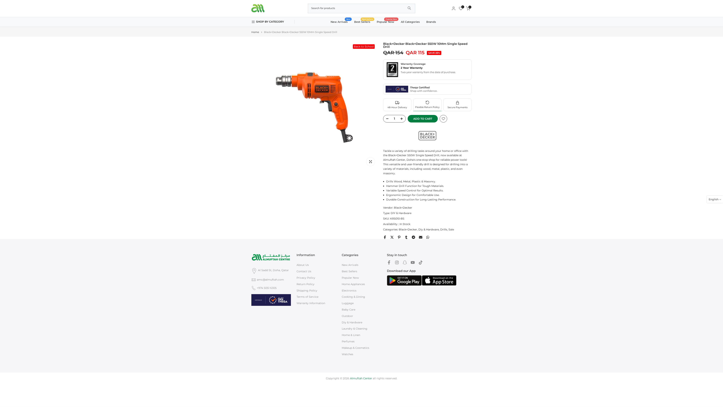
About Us (303, 265)
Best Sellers (363, 22)
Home (255, 32)
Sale (451, 229)
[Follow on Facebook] (389, 262)
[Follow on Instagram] (397, 262)
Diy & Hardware (428, 229)
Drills (443, 229)
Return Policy (305, 284)
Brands (431, 22)
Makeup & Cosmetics (355, 348)
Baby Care (348, 309)
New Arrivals (340, 22)
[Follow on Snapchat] (405, 262)
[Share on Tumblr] (406, 237)
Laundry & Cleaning (354, 328)
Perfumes (348, 341)
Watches (347, 354)
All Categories (410, 22)
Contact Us (304, 271)
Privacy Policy (306, 277)
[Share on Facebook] (385, 237)
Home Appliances (353, 284)
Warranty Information (311, 303)
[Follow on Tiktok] (421, 262)
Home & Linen (351, 335)
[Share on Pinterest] (399, 237)
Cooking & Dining (353, 296)
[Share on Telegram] (413, 237)
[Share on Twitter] (392, 237)
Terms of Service (307, 296)
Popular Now (387, 22)
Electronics (349, 290)
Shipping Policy (307, 290)
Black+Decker (403, 207)
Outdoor (347, 316)
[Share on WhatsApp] (427, 237)
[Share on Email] (420, 237)
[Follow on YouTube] (413, 262)
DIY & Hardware (401, 213)
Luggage (348, 303)
